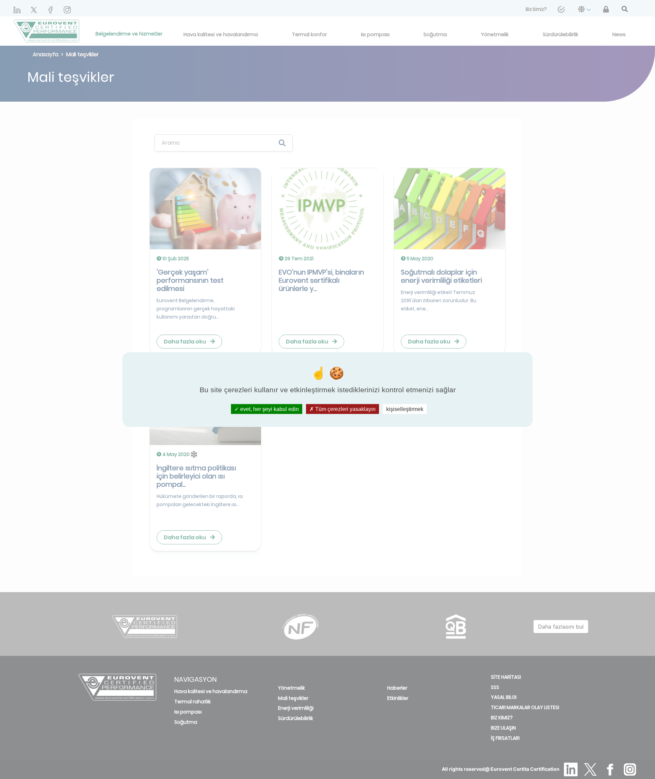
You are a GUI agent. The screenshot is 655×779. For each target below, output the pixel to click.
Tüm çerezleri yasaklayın (345, 409)
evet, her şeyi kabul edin (269, 409)
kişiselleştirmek (404, 409)
